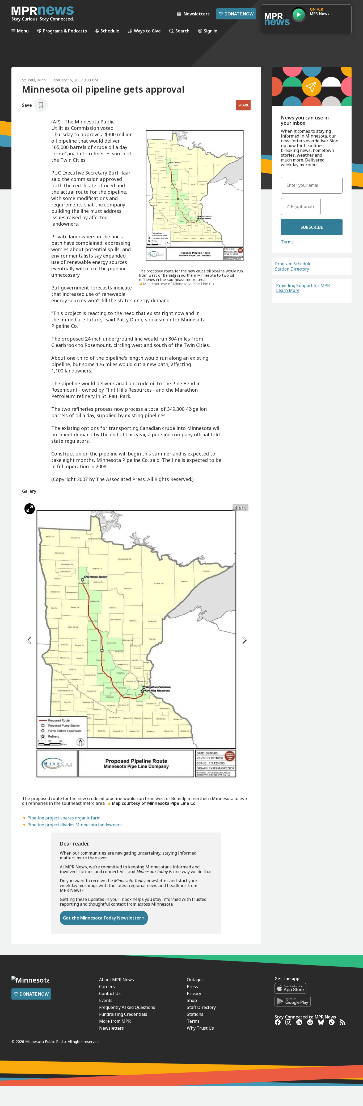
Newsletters (111, 1028)
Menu (23, 30)
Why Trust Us (200, 1028)
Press (192, 986)
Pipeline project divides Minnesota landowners (74, 825)
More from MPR (115, 1021)
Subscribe (312, 227)
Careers (107, 986)
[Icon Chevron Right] (244, 639)
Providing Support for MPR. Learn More (303, 288)
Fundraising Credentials (123, 1014)
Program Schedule (293, 263)
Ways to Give (147, 30)
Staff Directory (201, 1007)
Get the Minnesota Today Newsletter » (104, 918)
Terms (287, 242)
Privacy (194, 993)
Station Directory (292, 269)
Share (243, 104)
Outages (195, 980)
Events (105, 1000)
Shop (192, 1000)
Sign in (210, 30)
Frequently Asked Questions (127, 1007)
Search (182, 30)
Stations (195, 1014)
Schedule (109, 30)
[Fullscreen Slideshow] (29, 508)
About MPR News (116, 980)
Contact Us (110, 993)
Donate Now (236, 14)
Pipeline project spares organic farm (63, 818)
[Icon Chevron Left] (28, 639)
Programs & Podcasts (65, 30)
